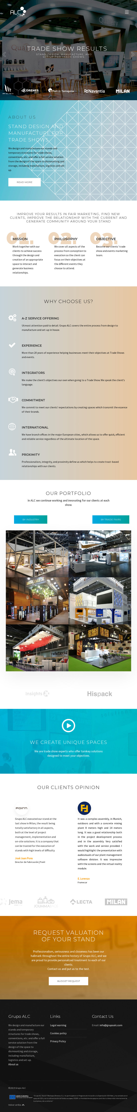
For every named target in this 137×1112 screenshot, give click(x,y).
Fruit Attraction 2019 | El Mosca (34, 661)
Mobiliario (39, 571)
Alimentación (20, 614)
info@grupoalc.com (111, 1025)
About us (13, 1064)
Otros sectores (109, 614)
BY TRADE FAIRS (111, 519)
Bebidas (33, 614)
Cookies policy (58, 1033)
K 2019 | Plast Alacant (89, 610)
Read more (24, 182)
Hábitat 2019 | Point (26, 567)
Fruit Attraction (49, 665)
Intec (102, 571)
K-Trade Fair (93, 614)
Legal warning (58, 1025)
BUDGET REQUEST (68, 981)
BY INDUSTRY (30, 519)
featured (17, 571)
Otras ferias (53, 571)
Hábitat (28, 571)
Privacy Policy (58, 1041)
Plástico (80, 619)
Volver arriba (14, 1104)
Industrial (91, 571)
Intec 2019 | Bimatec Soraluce (95, 567)
